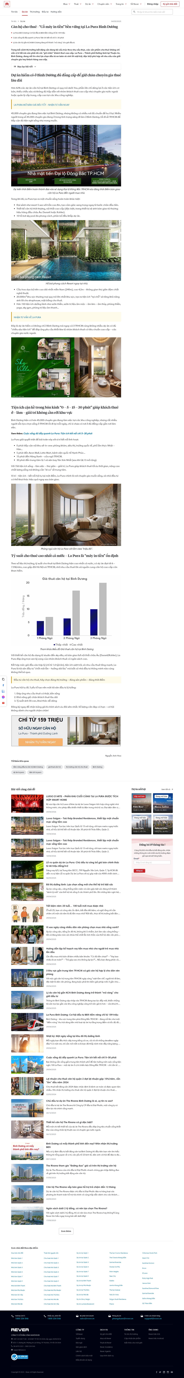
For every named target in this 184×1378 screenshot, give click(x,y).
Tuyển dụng (80, 1338)
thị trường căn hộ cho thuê (76, 767)
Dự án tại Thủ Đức (83, 1290)
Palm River (138, 806)
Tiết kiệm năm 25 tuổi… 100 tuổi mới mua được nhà (74, 905)
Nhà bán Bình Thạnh (18, 1286)
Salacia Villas (161, 828)
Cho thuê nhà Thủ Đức (51, 1295)
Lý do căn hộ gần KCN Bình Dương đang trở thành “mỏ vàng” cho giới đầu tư (44, 42)
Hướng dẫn (56, 11)
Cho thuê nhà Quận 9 (51, 1281)
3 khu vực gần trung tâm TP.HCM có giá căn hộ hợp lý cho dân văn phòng (83, 972)
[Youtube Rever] (172, 1372)
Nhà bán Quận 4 (17, 1272)
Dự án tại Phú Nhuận (84, 1285)
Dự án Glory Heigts (83, 1299)
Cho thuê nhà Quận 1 (51, 1258)
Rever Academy (106, 1347)
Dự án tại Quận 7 (83, 1271)
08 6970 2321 (18, 1346)
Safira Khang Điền (148, 1298)
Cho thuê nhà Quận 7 (51, 1276)
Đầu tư (45, 11)
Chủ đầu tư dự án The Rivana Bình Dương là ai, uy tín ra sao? (79, 1100)
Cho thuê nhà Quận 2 (51, 1263)
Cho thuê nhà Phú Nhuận (52, 1290)
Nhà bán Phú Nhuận (18, 1290)
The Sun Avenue (115, 1290)
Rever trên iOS (154, 1334)
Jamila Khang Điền (116, 1285)
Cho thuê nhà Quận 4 (51, 1272)
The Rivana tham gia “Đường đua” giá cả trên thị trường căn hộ (81, 1165)
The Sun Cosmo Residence (119, 1253)
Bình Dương (97, 767)
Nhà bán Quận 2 (17, 1263)
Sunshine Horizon (148, 1263)
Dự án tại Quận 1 (82, 1253)
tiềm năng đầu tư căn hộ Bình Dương (28, 767)
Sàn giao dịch (81, 1347)
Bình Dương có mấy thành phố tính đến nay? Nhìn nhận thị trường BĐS (82, 1145)
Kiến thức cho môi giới (133, 1342)
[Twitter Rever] (160, 1372)
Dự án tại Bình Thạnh (84, 1281)
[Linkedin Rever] (164, 1372)
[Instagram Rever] (168, 1372)
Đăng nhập (152, 4)
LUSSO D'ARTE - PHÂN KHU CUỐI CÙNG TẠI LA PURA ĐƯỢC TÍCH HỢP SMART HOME (82, 798)
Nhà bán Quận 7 (17, 1276)
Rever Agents (105, 1351)
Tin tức (14, 11)
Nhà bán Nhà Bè (16, 1304)
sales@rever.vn (87, 1318)
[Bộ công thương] (19, 1357)
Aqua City (145, 1258)
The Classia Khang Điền (118, 1258)
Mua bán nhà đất (17, 1253)
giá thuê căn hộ (54, 767)
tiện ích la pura (35, 772)
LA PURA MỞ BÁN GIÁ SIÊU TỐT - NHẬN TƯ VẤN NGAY (41, 104)
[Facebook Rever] (156, 1372)
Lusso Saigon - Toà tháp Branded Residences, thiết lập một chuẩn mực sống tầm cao (82, 820)
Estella (112, 1281)
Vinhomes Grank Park (149, 1253)
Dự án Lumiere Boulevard (85, 1304)
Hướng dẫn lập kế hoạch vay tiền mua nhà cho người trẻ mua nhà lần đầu (82, 950)
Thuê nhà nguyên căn (51, 1253)
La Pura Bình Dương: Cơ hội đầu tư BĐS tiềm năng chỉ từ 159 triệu (39, 33)
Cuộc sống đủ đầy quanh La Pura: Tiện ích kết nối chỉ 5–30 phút (38, 37)
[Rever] (42, 1329)
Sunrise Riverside (115, 1262)
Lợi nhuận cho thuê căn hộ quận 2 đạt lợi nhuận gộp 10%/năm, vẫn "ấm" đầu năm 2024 (83, 1080)
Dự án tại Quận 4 (83, 1267)
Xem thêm (66, 1231)
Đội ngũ (79, 1342)
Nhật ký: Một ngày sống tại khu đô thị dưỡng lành (73, 1036)
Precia (112, 1304)
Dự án (88, 4)
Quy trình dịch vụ (107, 1355)
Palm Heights (114, 1271)
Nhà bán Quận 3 (17, 1267)
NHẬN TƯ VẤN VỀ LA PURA (27, 317)
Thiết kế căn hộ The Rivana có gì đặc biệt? (69, 1122)
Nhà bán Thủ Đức (17, 1299)
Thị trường (35, 11)
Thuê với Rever (105, 1342)
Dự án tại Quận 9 (83, 1276)
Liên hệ (78, 1351)
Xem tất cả (166, 789)
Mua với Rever (105, 1338)
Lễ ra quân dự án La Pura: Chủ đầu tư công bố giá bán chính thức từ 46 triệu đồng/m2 (82, 864)
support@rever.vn (153, 1318)
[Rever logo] (7, 4)
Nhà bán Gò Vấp (17, 1295)
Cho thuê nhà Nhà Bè (51, 1299)
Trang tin (120, 4)
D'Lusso (144, 1273)
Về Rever (135, 4)
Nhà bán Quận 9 (17, 1281)
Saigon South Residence (118, 1299)
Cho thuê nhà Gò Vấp (51, 1304)
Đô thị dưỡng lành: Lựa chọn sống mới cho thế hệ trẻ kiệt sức (79, 884)
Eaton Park (138, 828)
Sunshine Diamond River (150, 1288)
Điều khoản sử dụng (84, 1360)
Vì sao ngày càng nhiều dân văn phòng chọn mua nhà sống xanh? (82, 927)
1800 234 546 (21, 1318)
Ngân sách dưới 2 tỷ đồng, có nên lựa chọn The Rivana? (76, 1208)
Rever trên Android (156, 1338)
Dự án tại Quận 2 (83, 1258)
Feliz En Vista (114, 1295)
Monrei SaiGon (162, 806)
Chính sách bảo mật (84, 1355)
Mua (65, 4)
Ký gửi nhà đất (170, 4)
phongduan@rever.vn (122, 1318)
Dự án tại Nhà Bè (82, 1295)
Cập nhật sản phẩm (132, 1338)
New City (113, 1276)
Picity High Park (147, 1278)
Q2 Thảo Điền (147, 1303)
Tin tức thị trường (131, 1334)
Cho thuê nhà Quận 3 (51, 1267)
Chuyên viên (103, 4)
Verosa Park (146, 1283)
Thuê (76, 4)
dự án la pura (18, 772)
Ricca (144, 1268)
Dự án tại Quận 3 (83, 1262)
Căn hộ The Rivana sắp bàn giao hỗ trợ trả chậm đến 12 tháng (81, 1187)
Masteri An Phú (115, 1267)
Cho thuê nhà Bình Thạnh (52, 1286)
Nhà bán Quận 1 (16, 1258)
